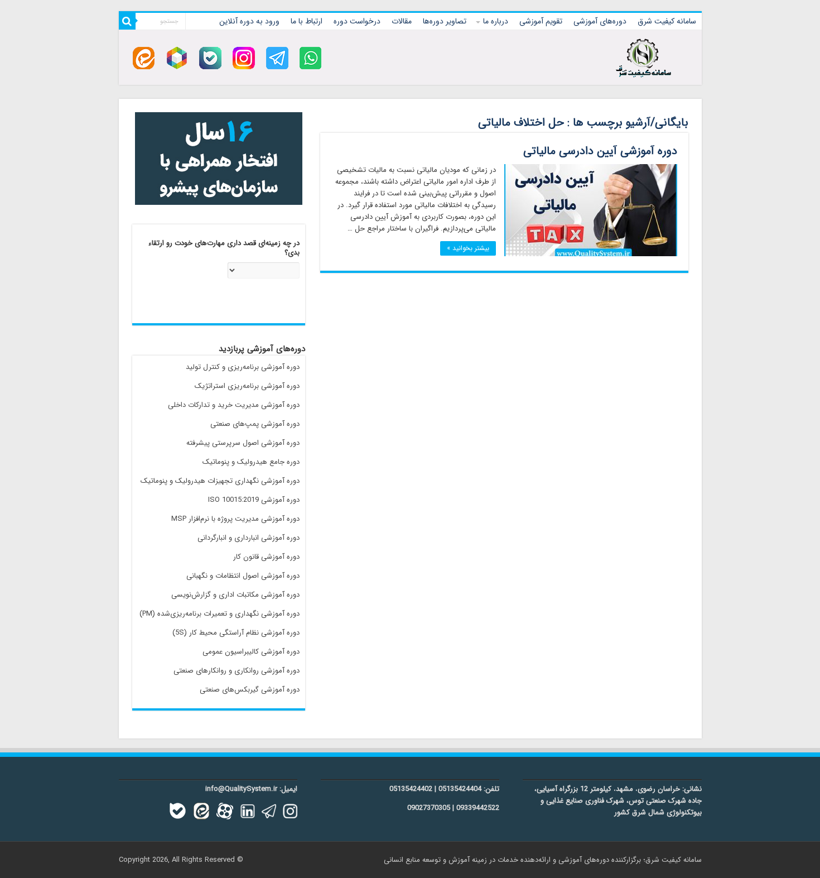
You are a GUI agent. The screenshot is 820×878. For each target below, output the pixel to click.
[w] (311, 58)
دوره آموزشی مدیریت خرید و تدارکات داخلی (234, 405)
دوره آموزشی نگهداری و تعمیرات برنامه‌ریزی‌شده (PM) (219, 614)
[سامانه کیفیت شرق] (643, 55)
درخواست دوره (357, 21)
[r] (177, 58)
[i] (244, 58)
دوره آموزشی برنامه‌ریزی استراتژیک (247, 386)
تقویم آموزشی (540, 21)
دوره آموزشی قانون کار (266, 557)
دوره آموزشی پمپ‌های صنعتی (255, 424)
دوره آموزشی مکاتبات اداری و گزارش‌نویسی (235, 595)
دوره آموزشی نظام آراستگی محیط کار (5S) (236, 633)
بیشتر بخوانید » (468, 248)
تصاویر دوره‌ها (444, 21)
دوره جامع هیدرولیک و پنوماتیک (251, 462)
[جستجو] (127, 21)
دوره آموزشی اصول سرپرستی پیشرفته (243, 443)
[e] (144, 58)
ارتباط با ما (306, 21)
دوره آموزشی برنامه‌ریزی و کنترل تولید (243, 367)
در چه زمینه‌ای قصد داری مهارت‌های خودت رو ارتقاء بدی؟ (224, 248)
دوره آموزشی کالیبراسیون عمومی (251, 652)
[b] (210, 58)
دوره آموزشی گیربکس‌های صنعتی (250, 689)
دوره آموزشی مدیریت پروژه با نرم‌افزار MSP (235, 519)
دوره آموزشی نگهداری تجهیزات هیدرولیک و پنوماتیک (220, 481)
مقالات (402, 21)
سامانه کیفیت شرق (667, 21)
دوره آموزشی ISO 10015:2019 (254, 500)
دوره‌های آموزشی (599, 21)
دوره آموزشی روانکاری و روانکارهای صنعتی (236, 671)
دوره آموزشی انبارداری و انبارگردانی (248, 538)
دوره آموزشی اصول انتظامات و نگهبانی (243, 576)
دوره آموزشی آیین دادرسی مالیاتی (600, 151)
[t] (277, 58)
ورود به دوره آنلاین (249, 21)
